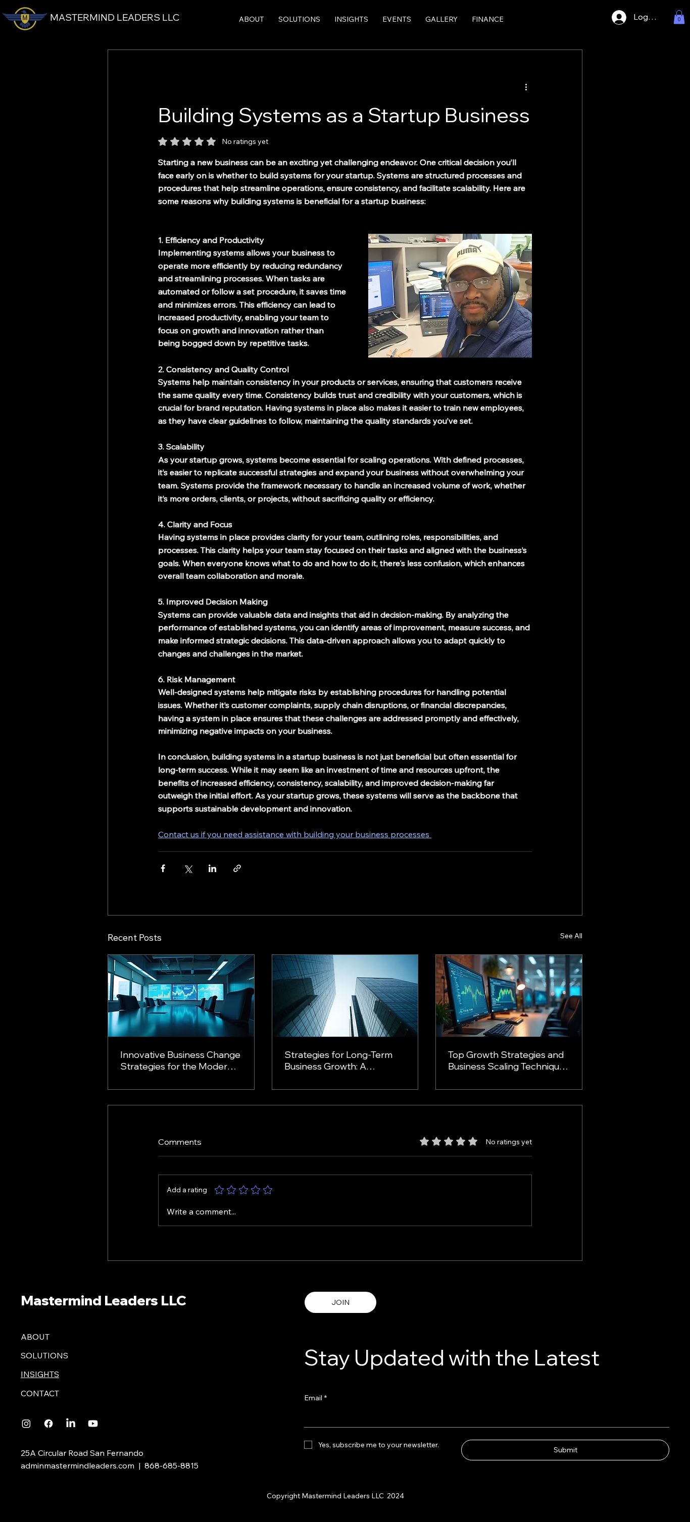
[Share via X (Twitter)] (187, 868)
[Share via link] (237, 868)
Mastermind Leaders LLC (103, 1300)
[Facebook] (48, 1423)
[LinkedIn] (70, 1423)
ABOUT (35, 1337)
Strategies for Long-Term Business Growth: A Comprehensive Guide (338, 1060)
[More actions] (526, 86)
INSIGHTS (40, 1374)
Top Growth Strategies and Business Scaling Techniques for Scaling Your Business (508, 1060)
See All (571, 935)
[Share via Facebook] (163, 868)
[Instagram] (26, 1423)
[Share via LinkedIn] (212, 868)
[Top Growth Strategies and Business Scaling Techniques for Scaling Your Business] (509, 996)
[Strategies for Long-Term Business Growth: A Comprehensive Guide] (345, 996)
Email (315, 1397)
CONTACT (40, 1393)
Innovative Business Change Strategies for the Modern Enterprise (180, 1060)
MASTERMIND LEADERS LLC (114, 17)
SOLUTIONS (44, 1355)
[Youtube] (92, 1423)
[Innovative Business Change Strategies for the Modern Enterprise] (181, 996)
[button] (679, 17)
